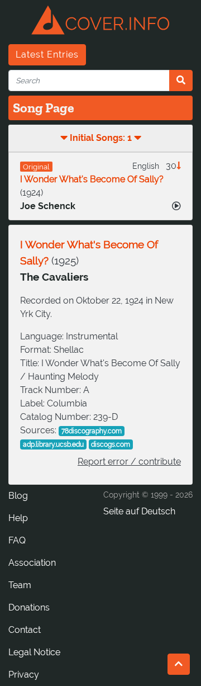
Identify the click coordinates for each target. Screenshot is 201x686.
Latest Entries (47, 54)
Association (32, 562)
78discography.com (91, 431)
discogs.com (110, 444)
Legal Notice (34, 652)
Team (19, 585)
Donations (29, 607)
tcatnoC (24, 630)
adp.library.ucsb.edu (53, 444)
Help (18, 518)
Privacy (23, 674)
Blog (18, 495)
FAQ (17, 540)
